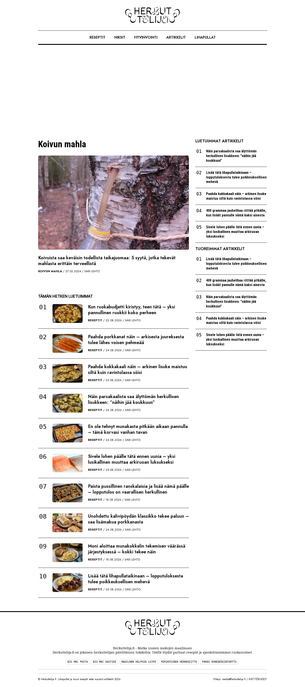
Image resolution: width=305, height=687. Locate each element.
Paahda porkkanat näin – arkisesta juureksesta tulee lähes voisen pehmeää (136, 340)
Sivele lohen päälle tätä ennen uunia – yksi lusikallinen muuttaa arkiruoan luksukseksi (131, 459)
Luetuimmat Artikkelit (219, 141)
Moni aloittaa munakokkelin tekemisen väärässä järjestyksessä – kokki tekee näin (136, 549)
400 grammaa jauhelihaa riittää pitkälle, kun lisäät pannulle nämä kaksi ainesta (236, 212)
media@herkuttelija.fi (234, 679)
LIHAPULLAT (205, 37)
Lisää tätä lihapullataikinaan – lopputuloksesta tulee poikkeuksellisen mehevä (135, 579)
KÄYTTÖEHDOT (258, 679)
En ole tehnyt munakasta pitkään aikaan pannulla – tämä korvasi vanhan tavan (138, 429)
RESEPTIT (97, 37)
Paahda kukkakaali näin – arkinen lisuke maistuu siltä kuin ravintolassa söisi (137, 369)
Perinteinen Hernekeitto (179, 661)
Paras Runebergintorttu (219, 661)
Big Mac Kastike (104, 661)
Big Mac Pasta (77, 661)
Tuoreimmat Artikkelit (220, 249)
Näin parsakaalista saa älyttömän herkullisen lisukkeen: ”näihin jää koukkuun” (133, 399)
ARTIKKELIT (176, 37)
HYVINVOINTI (145, 37)
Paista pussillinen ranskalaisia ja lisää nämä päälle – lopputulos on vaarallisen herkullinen (138, 489)
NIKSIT (119, 37)
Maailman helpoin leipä (138, 661)
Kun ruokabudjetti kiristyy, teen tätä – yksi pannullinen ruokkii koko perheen (131, 310)
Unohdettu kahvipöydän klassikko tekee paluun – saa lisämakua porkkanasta (138, 519)
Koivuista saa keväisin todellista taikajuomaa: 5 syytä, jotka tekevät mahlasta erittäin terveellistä (106, 261)
